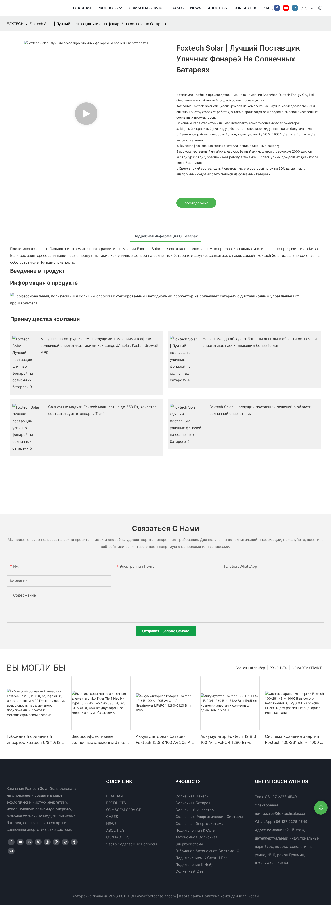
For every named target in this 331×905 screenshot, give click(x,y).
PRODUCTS (278, 668)
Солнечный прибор (250, 668)
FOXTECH (15, 23)
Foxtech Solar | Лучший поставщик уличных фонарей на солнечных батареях (97, 23)
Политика (210, 896)
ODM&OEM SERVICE (307, 668)
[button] (273, 8)
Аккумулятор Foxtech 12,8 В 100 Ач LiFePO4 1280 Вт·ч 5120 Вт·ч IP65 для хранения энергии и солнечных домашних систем (228, 739)
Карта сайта (190, 896)
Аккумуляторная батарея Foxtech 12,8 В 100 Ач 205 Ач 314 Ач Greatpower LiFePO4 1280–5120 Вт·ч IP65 (164, 739)
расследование (196, 203)
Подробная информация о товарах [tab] (165, 236)
